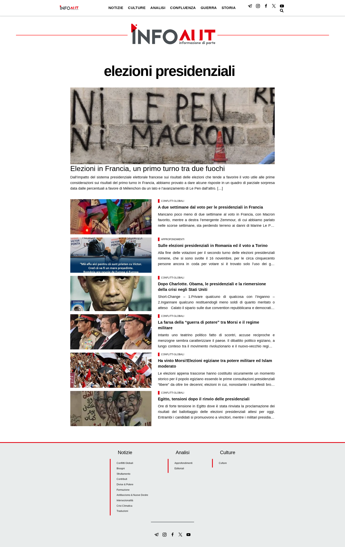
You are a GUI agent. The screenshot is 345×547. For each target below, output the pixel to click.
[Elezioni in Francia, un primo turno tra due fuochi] (172, 126)
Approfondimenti (172, 239)
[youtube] (282, 6)
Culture (223, 463)
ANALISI (157, 8)
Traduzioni (122, 511)
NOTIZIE (115, 8)
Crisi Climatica (124, 505)
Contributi (122, 479)
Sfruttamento (123, 473)
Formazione (123, 489)
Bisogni (121, 468)
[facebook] (266, 6)
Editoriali (179, 468)
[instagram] (258, 6)
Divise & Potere (125, 484)
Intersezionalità (125, 500)
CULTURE (137, 8)
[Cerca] (282, 10)
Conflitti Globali (172, 201)
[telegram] (250, 6)
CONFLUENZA (183, 8)
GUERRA (209, 8)
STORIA (229, 8)
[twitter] (274, 6)
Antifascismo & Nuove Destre (132, 495)
